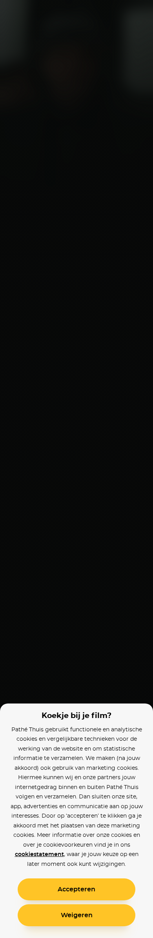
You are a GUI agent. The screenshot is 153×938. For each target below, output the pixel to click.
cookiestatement (39, 854)
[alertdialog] (76, 469)
